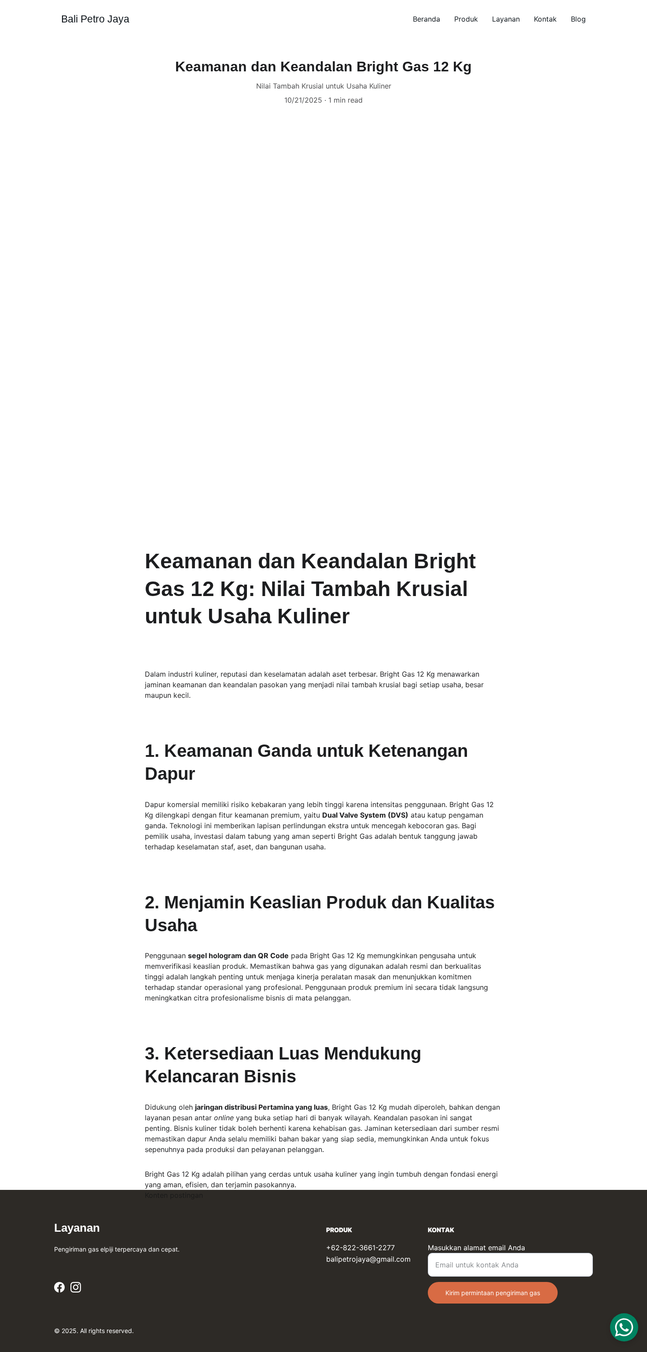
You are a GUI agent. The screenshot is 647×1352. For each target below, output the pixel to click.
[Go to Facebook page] (59, 1287)
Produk (466, 19)
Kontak (545, 19)
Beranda (426, 19)
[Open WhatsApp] (624, 1327)
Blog (578, 19)
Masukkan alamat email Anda (476, 1247)
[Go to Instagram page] (75, 1287)
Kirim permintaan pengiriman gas (492, 1292)
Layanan (506, 19)
